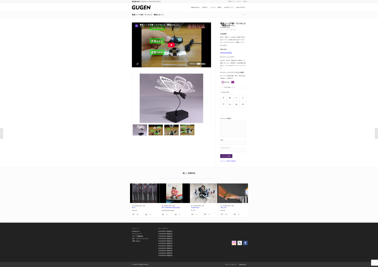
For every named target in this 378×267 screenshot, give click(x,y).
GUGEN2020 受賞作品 (165, 238)
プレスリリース (137, 234)
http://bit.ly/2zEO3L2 (226, 52)
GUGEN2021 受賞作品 (165, 236)
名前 (222, 140)
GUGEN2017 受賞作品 (165, 246)
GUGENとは (136, 231)
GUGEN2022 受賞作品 (165, 234)
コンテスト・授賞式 (215, 7)
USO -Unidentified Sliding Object (171, 207)
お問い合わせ (136, 241)
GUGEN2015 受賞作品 (165, 250)
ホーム (244, 14)
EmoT (133, 207)
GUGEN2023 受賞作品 (165, 231)
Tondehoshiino (195, 207)
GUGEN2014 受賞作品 (165, 253)
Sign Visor (224, 207)
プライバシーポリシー (231, 264)
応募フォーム (231, 1)
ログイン (239, 1)
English (245, 1)
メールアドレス (225, 147)
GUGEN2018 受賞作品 (165, 243)
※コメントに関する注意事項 (228, 161)
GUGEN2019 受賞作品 (165, 241)
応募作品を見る (195, 7)
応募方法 (204, 7)
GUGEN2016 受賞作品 (165, 248)
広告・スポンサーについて (140, 238)
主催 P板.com (242, 264)
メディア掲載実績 (137, 236)
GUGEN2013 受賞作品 (165, 255)
